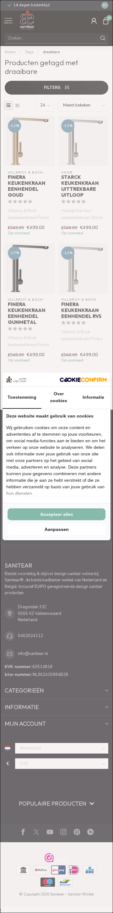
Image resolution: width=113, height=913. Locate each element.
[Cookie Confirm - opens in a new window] (83, 379)
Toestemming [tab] (22, 397)
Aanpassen (57, 529)
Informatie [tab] (93, 397)
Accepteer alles (56, 514)
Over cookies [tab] (58, 397)
